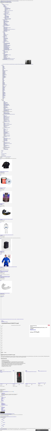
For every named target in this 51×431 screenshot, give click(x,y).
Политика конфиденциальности (7, 416)
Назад (5, 7)
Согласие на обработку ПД (13, 416)
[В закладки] (0, 189)
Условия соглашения (2, 416)
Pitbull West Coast (33, 329)
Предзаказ (1, 204)
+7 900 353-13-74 (3, 393)
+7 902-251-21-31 (5, 1)
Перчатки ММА (3, 404)
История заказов (3, 407)
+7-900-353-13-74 (2, 1)
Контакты (2, 400)
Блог (1, 399)
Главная (2, 320)
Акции (2, 408)
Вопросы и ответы (3, 410)
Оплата (2, 398)
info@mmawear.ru (9, 1)
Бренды (2, 409)
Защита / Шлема (3, 403)
